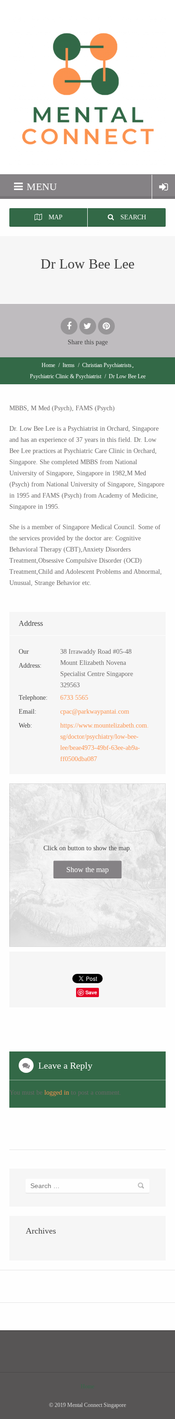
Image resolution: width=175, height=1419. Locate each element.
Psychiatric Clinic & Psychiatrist (65, 376)
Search (132, 217)
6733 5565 (74, 697)
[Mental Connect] (87, 87)
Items (69, 365)
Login (163, 187)
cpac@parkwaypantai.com (94, 711)
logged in (56, 1092)
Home (48, 365)
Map (55, 217)
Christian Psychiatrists (107, 365)
